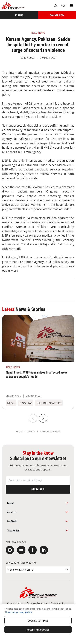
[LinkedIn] (44, 550)
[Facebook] (32, 550)
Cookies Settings (38, 620)
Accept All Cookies (38, 629)
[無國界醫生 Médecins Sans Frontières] (13, 5)
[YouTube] (21, 550)
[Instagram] (10, 550)
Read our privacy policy (18, 612)
